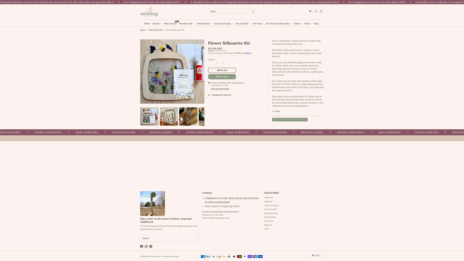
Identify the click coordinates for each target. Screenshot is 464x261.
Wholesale (268, 197)
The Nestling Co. (154, 256)
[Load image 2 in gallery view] (169, 116)
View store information (220, 89)
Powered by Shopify (171, 256)
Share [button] (277, 111)
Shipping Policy (271, 213)
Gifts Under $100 (156, 30)
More (307, 23)
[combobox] (232, 11)
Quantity (211, 59)
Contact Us (269, 221)
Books (297, 23)
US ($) (317, 255)
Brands (156, 23)
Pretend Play (203, 23)
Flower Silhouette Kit (175, 30)
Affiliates (268, 201)
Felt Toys (257, 23)
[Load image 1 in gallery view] (149, 116)
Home (142, 30)
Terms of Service (271, 205)
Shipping (210, 50)
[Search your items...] (253, 11)
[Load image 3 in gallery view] (188, 116)
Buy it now (222, 76)
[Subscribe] (197, 238)
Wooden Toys (185, 23)
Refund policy (270, 217)
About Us (268, 225)
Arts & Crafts (241, 23)
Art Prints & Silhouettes (278, 23)
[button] (321, 11)
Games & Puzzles (222, 23)
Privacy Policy (270, 209)
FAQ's (266, 229)
